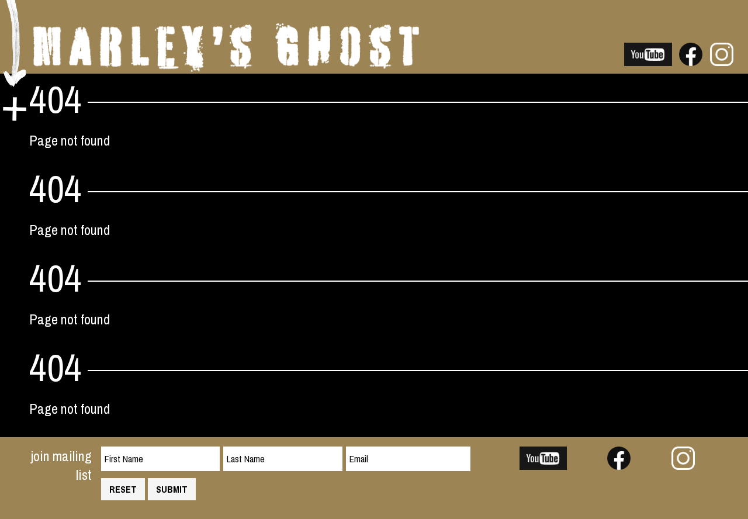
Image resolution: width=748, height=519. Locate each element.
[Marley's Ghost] (226, 66)
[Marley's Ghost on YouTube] (648, 60)
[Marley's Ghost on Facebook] (690, 60)
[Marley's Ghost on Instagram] (721, 60)
